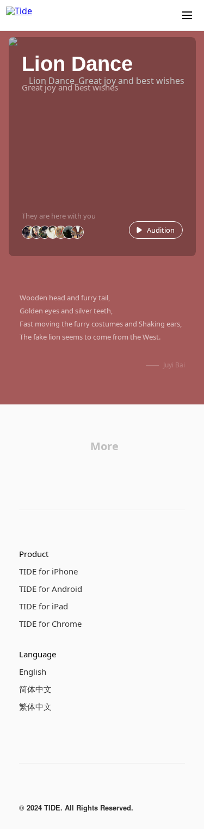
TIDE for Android (50, 588)
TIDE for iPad (43, 606)
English (32, 671)
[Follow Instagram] (47, 787)
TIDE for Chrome (50, 623)
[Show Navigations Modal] (187, 15)
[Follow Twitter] (69, 787)
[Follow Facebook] (25, 787)
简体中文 (35, 688)
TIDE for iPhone (48, 571)
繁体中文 (35, 706)
